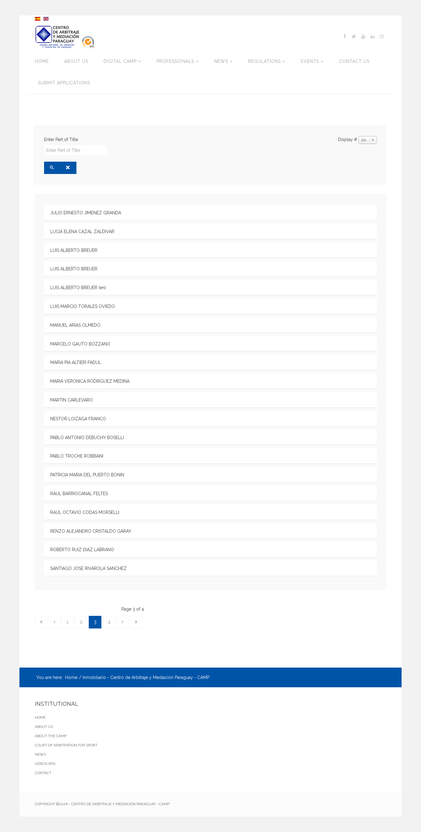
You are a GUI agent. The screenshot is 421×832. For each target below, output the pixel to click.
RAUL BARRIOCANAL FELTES (79, 493)
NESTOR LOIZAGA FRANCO (78, 418)
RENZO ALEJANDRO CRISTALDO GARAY (90, 531)
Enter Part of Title (61, 139)
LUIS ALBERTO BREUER (73, 250)
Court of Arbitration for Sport (66, 745)
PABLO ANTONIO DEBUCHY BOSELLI (87, 437)
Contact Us (354, 61)
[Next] (123, 622)
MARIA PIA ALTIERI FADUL (75, 362)
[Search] (52, 168)
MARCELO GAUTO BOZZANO (80, 343)
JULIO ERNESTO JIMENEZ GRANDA (85, 212)
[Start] (41, 622)
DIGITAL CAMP (120, 61)
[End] (136, 622)
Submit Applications (64, 82)
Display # (347, 139)
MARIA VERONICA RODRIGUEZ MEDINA (89, 381)
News (221, 61)
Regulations (264, 61)
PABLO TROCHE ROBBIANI (76, 456)
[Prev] (54, 622)
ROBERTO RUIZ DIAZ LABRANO (82, 549)
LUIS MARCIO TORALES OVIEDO (82, 306)
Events (310, 61)
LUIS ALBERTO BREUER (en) (78, 287)
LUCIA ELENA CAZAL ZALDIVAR (82, 231)
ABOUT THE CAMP (51, 736)
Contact (43, 773)
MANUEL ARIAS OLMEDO (75, 325)
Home (42, 61)
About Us (76, 61)
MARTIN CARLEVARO (71, 400)
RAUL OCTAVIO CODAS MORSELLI (84, 512)
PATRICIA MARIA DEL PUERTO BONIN (87, 474)
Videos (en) (45, 763)
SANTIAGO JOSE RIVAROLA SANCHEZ (88, 568)
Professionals (175, 61)
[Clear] (68, 168)
